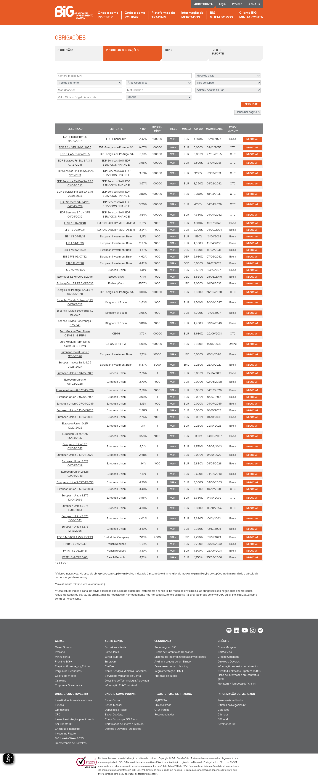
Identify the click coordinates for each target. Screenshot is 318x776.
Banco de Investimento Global (74, 12)
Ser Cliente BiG (64, 724)
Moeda (186, 128)
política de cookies (147, 758)
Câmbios (223, 714)
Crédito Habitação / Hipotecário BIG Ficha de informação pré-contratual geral (239, 675)
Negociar (252, 139)
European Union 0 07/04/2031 (75, 397)
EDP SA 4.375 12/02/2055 (75, 147)
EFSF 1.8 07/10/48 (75, 223)
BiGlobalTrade (162, 705)
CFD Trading (161, 710)
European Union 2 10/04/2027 (75, 455)
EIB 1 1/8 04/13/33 (75, 236)
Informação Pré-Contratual (121, 685)
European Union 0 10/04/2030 (75, 417)
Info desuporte (218, 51)
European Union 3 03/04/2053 (74, 482)
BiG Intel (223, 719)
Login (222, 4)
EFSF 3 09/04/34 (75, 230)
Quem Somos (63, 647)
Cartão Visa (225, 652)
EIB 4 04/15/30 (75, 243)
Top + (168, 50)
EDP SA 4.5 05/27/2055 (75, 154)
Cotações (223, 710)
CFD (57, 714)
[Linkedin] (236, 631)
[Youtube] (244, 630)
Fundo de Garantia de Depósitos (173, 652)
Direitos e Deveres (229, 661)
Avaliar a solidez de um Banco (172, 661)
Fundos (59, 705)
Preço (173, 128)
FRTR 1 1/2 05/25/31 (75, 550)
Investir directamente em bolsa (73, 700)
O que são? (65, 50)
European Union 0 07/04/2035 (75, 403)
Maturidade (214, 128)
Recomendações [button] (164, 714)
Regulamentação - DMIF (169, 671)
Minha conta (62, 657)
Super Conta (112, 700)
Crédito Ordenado (228, 657)
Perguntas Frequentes (68, 671)
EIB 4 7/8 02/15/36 (75, 250)
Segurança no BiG (165, 647)
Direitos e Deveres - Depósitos (123, 729)
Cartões (109, 666)
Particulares (112, 652)
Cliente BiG (251, 15)
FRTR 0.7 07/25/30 (75, 544)
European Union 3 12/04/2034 (75, 489)
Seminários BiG (227, 724)
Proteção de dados (165, 676)
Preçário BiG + (63, 661)
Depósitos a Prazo (116, 710)
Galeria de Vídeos (65, 676)
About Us (254, 4)
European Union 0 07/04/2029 (75, 390)
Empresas (111, 661)
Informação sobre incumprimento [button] (237, 666)
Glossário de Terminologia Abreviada (127, 680)
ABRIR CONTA (203, 4)
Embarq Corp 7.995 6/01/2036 (74, 283)
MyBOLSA (160, 700)
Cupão (198, 128)
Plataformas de (163, 15)
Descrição (74, 128)
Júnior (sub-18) (113, 657)
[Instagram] (252, 631)
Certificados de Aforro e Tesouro (124, 724)
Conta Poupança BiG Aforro (121, 719)
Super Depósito (114, 714)
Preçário (237, 4)
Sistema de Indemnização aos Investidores (180, 657)
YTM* (143, 128)
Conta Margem (227, 647)
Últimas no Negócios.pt (232, 705)
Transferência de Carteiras (71, 743)
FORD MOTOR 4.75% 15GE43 (75, 537)
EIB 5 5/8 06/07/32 (75, 256)
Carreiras (60, 680)
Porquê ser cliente (115, 647)
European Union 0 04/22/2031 (75, 373)
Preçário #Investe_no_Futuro (72, 666)
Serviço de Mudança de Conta (123, 676)
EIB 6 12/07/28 (75, 263)
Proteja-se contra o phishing (171, 666)
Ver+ (173, 139)
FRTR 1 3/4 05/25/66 (75, 557)
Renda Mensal (113, 705)
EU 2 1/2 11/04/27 (75, 270)
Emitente (116, 128)
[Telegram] (260, 631)
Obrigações (62, 710)
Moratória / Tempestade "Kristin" (237, 683)
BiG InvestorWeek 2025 (69, 738)
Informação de (192, 15)
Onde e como (108, 15)
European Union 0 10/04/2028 (75, 410)
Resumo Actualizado (230, 700)
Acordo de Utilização (124, 758)
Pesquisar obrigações (122, 50)
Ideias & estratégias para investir (74, 719)
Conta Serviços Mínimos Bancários (125, 671)
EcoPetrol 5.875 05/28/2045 (75, 276)
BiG (221, 15)
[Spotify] (229, 631)
